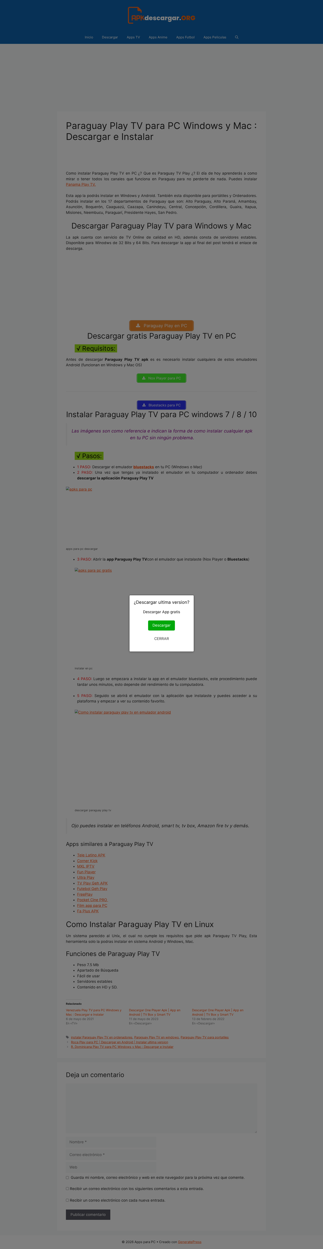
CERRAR (161, 638)
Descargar (161, 625)
